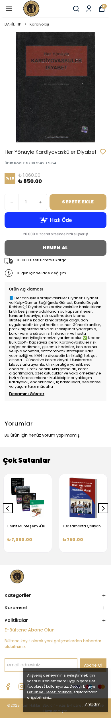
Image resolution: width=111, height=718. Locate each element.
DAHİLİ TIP (13, 24)
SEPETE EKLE (78, 202)
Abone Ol (93, 665)
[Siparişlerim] (88, 8)
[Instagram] (21, 686)
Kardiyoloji (39, 24)
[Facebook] (8, 686)
